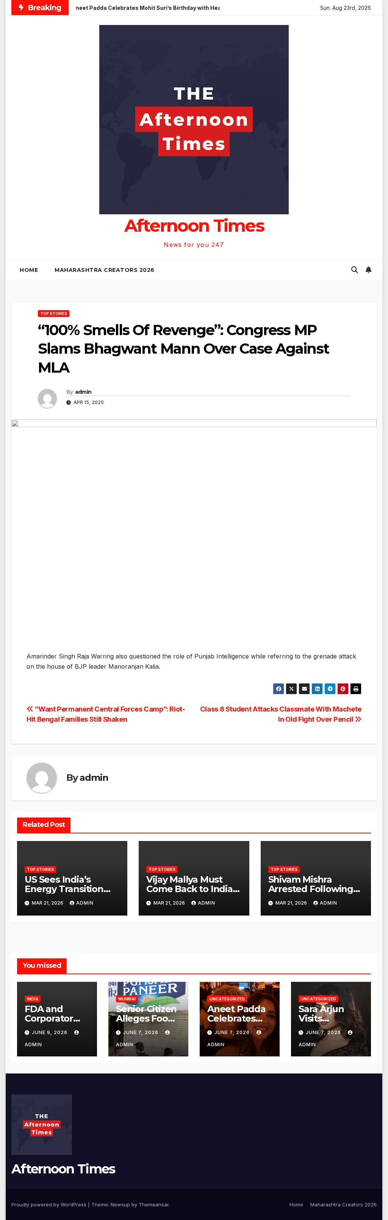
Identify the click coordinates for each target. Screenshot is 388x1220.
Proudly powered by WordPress (49, 1204)
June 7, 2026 (141, 1032)
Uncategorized (227, 999)
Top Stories (53, 313)
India (32, 999)
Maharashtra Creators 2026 (105, 270)
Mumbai (127, 999)
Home (29, 270)
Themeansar (154, 1204)
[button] (354, 270)
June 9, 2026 (50, 1032)
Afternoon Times (194, 225)
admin (83, 391)
